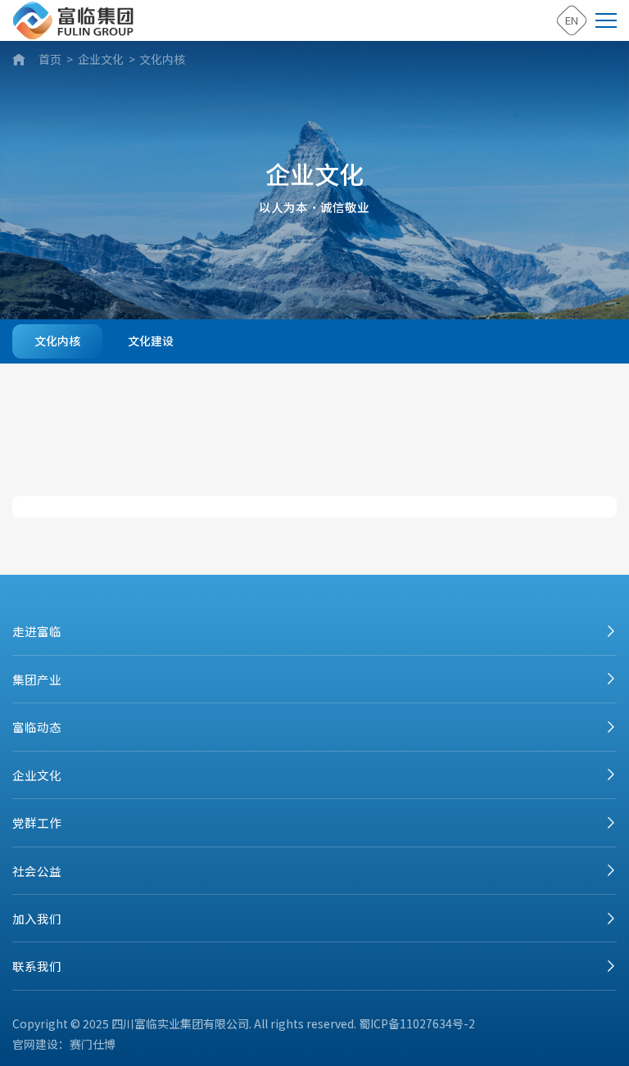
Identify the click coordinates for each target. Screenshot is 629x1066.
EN (571, 20)
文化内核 (162, 59)
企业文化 (101, 59)
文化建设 (151, 340)
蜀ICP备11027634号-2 (417, 1023)
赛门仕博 (92, 1044)
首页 (49, 59)
